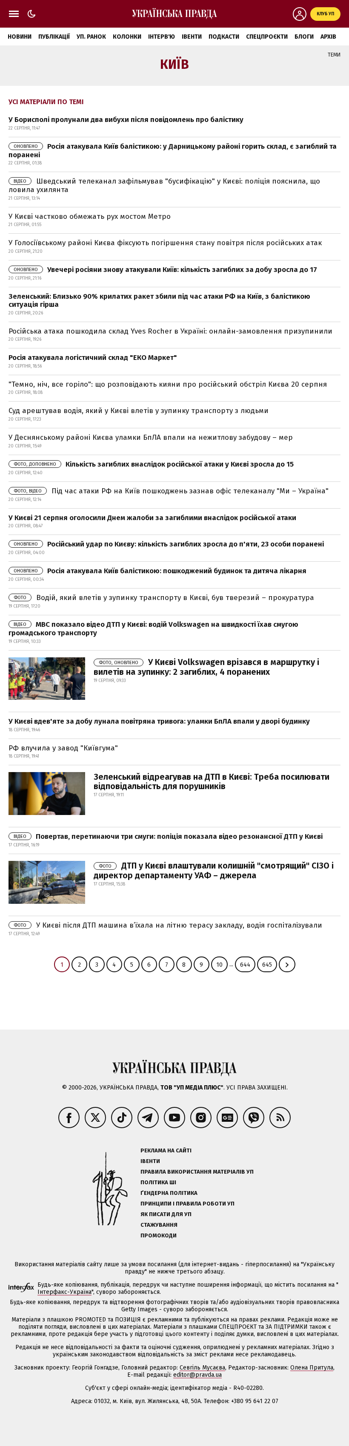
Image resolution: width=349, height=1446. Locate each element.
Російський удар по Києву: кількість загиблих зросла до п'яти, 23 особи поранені (169, 544)
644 (245, 964)
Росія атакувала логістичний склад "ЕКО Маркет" (93, 357)
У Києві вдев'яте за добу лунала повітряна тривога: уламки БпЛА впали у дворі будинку (159, 721)
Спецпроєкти (267, 36)
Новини (19, 36)
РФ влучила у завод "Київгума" (63, 748)
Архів (328, 36)
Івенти (192, 36)
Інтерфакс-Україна (64, 1292)
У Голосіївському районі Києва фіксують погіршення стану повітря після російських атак (165, 242)
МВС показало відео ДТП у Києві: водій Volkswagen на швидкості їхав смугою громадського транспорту (153, 628)
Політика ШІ (158, 1182)
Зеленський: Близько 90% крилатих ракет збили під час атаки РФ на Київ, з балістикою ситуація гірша (159, 300)
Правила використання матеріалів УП (197, 1172)
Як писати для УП (166, 1214)
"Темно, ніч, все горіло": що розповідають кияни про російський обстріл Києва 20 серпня (168, 384)
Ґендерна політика (168, 1193)
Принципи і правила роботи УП (187, 1203)
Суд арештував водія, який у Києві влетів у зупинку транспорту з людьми (139, 410)
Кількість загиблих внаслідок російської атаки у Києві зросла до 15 (154, 464)
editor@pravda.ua (197, 1374)
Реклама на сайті (166, 1150)
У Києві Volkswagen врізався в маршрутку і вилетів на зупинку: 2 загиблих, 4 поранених (206, 667)
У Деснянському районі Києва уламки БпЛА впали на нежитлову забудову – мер (151, 437)
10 (219, 964)
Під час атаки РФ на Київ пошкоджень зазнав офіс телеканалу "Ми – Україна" (171, 491)
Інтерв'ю (161, 36)
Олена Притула (311, 1367)
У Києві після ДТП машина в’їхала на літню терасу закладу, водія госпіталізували (168, 925)
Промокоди (158, 1235)
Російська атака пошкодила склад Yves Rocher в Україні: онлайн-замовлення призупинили (170, 331)
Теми (334, 55)
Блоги (304, 36)
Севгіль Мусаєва (202, 1367)
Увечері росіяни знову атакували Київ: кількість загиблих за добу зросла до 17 (165, 269)
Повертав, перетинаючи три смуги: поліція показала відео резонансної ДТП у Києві (168, 836)
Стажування (158, 1225)
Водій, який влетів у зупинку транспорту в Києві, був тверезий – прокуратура (164, 597)
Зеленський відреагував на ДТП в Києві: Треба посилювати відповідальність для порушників (211, 781)
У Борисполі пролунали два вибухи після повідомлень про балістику (126, 119)
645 (267, 964)
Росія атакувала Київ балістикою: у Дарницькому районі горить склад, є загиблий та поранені (173, 150)
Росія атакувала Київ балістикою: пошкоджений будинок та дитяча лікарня (160, 570)
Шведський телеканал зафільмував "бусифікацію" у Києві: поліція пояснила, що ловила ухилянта (164, 185)
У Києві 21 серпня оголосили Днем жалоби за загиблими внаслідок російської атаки (152, 517)
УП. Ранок (91, 36)
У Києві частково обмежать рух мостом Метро (90, 216)
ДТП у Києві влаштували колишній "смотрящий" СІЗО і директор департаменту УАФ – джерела (214, 870)
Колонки (127, 36)
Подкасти (224, 36)
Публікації (54, 36)
